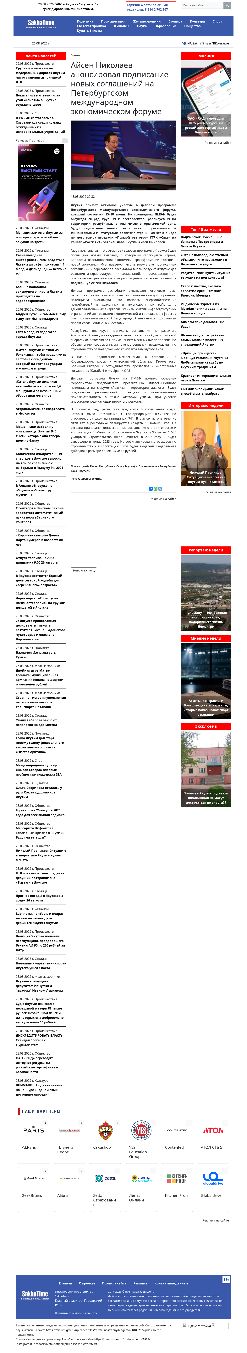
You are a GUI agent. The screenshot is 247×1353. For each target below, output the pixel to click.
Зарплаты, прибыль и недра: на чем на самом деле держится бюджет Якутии (39, 918)
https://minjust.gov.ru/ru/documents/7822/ (122, 1339)
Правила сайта (114, 1283)
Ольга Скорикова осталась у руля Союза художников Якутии (39, 792)
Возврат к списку (84, 570)
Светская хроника (91, 26)
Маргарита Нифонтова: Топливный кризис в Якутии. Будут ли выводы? (40, 832)
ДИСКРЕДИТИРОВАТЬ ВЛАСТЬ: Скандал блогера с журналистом (39, 1040)
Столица (175, 21)
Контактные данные (171, 1283)
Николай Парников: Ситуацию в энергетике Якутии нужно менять (41, 855)
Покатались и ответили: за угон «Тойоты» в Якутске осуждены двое (38, 100)
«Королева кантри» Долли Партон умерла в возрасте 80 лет (39, 540)
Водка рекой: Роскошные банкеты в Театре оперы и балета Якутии (202, 241)
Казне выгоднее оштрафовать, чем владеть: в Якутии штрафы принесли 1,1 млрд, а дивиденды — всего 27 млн (41, 264)
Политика (85, 21)
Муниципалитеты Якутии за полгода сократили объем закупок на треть (39, 237)
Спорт (217, 21)
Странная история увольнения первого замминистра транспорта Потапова (41, 702)
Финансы (121, 26)
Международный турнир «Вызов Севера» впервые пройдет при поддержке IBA (39, 770)
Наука (142, 26)
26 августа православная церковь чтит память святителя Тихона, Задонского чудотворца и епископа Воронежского (40, 630)
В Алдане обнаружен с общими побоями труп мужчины (34, 490)
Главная (65, 1283)
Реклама (141, 1283)
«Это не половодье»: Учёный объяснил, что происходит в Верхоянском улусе (204, 259)
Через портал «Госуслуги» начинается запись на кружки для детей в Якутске (40, 603)
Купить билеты (89, 30)
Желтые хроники (147, 21)
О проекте (87, 1283)
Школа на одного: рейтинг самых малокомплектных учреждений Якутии (202, 340)
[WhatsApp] (155, 489)
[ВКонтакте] (151, 489)
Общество (192, 26)
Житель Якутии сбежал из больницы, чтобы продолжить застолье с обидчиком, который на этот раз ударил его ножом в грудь (41, 359)
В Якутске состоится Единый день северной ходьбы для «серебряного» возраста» (39, 580)
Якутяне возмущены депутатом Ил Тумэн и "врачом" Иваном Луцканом (39, 986)
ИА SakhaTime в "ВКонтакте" (208, 43)
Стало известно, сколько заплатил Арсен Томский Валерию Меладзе (201, 290)
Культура (197, 21)
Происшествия (113, 21)
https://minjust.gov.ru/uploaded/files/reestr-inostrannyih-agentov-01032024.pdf (98, 1330)
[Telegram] (160, 489)
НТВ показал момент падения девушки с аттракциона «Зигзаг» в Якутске (40, 878)
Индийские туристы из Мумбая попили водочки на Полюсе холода (204, 308)
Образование (166, 26)
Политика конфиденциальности (76, 1313)
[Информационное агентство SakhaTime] (41, 23)
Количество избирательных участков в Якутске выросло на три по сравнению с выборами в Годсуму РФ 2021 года (39, 463)
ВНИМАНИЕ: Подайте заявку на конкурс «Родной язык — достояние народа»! (39, 1090)
